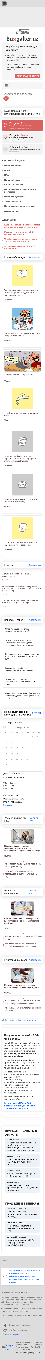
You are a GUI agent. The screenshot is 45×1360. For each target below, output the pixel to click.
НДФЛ (7, 170)
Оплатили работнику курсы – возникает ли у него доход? (17, 630)
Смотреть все (34, 257)
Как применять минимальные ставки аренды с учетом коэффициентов (22, 226)
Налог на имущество (14, 196)
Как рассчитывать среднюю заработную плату (23, 937)
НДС (6, 175)
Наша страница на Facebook (20, 1325)
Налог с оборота (12, 180)
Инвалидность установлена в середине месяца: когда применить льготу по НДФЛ (22, 656)
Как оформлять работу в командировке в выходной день (18, 669)
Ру (6, 98)
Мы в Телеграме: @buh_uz (19, 1330)
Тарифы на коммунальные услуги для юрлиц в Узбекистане (20, 240)
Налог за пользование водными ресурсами (20, 190)
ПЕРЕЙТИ (36, 713)
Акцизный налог (12, 211)
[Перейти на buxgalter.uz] (22, 39)
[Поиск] (37, 94)
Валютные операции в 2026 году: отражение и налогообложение (20, 1241)
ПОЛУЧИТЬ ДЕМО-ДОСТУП (28, 76)
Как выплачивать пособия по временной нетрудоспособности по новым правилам (23, 67)
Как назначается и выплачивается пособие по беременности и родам (20, 944)
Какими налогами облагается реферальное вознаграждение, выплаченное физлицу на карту (18, 642)
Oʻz (18, 98)
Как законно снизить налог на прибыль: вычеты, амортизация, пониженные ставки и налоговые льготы (21, 1145)
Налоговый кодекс (13, 160)
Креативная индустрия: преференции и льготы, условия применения (22, 1186)
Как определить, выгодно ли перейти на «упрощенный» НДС (23, 865)
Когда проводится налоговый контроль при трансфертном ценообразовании (22, 1002)
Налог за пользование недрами (19, 206)
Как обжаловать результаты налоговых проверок (23, 1009)
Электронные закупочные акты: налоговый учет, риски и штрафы (22, 1160)
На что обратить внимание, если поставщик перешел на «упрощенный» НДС (22, 874)
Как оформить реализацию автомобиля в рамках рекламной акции (19, 681)
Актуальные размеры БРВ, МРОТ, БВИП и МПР (20, 247)
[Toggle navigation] (4, 3)
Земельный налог (13, 201)
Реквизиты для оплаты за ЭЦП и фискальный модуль (20, 233)
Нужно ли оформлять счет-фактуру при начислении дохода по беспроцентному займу (22, 695)
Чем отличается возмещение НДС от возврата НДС (21, 1173)
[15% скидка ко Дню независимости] (22, 1020)
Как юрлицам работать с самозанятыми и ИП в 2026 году (20, 1227)
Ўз (12, 98)
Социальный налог (13, 184)
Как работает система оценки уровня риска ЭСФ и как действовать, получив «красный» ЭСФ (22, 57)
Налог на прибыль (13, 165)
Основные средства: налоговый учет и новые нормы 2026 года (22, 1213)
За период (7, 805)
